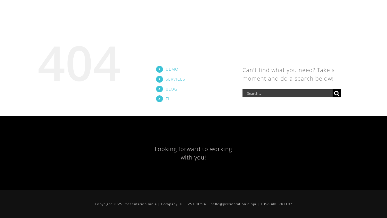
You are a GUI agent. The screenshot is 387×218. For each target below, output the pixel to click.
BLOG (171, 89)
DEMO (172, 69)
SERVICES (175, 79)
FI (167, 98)
